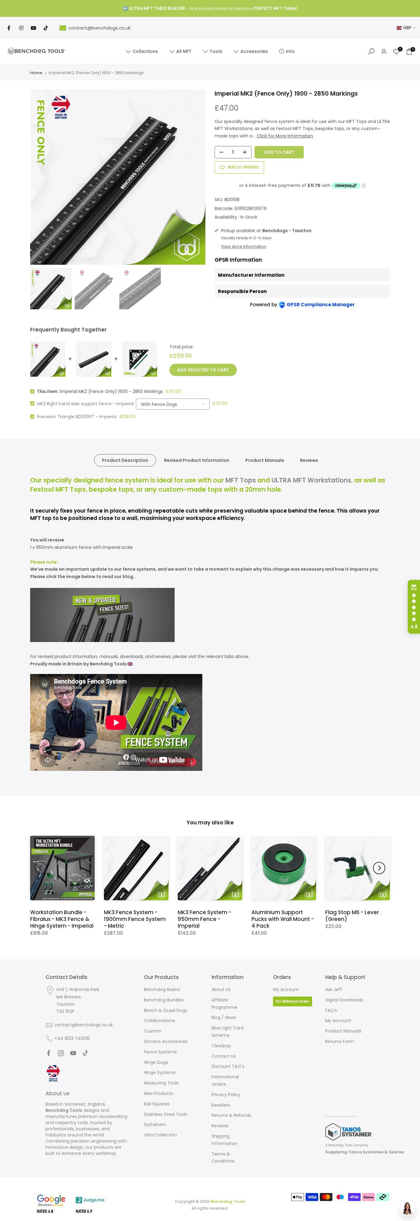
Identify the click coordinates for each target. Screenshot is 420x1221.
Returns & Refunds (231, 1115)
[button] (414, 607)
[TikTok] (46, 28)
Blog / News (224, 1017)
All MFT (184, 51)
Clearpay (221, 1046)
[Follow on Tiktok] (85, 1053)
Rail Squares (156, 1104)
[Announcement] (210, 8)
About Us (221, 989)
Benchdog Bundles (164, 1000)
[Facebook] (9, 28)
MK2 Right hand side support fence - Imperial (85, 403)
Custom (152, 1031)
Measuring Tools (161, 1083)
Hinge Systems (160, 1072)
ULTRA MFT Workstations (311, 480)
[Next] (379, 868)
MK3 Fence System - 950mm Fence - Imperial (204, 919)
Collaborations (159, 1020)
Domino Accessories (166, 1041)
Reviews (309, 460)
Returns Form (339, 1041)
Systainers (155, 1124)
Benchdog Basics (162, 989)
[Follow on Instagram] (61, 1053)
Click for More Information (285, 136)
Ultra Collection (160, 1135)
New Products (158, 1093)
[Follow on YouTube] (73, 1053)
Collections (145, 51)
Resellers (221, 1105)
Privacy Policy (226, 1095)
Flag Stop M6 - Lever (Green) (352, 916)
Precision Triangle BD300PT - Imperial (77, 417)
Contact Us (224, 1056)
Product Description (125, 460)
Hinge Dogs (156, 1062)
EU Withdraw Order (292, 1001)
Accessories (254, 51)
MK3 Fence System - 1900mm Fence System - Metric (135, 919)
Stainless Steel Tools (165, 1114)
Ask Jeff (333, 989)
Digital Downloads (344, 1000)
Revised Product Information (196, 460)
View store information (243, 246)
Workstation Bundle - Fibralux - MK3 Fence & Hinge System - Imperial (61, 919)
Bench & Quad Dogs (165, 1010)
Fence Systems (160, 1052)
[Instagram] (21, 28)
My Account (286, 989)
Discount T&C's (228, 1066)
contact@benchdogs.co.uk (100, 28)
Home (36, 73)
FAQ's (331, 1010)
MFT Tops (240, 480)
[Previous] (41, 868)
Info (290, 51)
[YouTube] (33, 28)
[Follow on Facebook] (49, 1053)
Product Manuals (264, 460)
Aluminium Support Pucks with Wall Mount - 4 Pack (283, 919)
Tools (216, 51)
